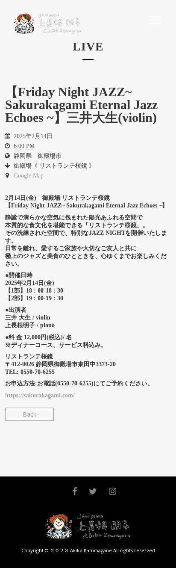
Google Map (29, 175)
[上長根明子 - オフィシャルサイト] (46, 23)
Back (29, 414)
